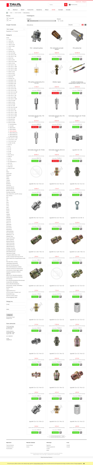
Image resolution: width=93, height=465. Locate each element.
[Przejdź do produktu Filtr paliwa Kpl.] (77, 37)
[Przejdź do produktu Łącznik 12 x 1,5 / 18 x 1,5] (36, 411)
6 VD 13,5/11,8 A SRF (12, 107)
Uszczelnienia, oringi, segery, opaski (14, 270)
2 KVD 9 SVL (10, 58)
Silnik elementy (12, 124)
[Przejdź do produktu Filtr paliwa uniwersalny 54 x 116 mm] (36, 71)
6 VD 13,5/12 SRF (12, 109)
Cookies (48, 448)
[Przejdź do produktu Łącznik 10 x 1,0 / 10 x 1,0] (36, 173)
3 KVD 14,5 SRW (11, 75)
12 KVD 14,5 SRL (11, 143)
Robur (7, 171)
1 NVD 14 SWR (11, 46)
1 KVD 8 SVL (10, 41)
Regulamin (48, 445)
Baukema (8, 183)
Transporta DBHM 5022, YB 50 (13, 255)
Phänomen (8, 175)
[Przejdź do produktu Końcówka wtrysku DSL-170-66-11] (36, 105)
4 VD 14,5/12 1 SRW (12, 98)
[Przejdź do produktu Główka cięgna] (56, 71)
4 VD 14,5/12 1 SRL (12, 95)
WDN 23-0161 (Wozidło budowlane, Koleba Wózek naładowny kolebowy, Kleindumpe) (14, 277)
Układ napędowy (10, 239)
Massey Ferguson (10, 241)
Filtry (7, 202)
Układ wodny (12, 127)
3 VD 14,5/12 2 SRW (12, 68)
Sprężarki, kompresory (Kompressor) (14, 268)
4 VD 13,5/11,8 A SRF (12, 92)
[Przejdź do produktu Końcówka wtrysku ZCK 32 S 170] (56, 139)
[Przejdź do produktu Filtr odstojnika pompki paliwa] (56, 37)
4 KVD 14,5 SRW (11, 104)
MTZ (7, 197)
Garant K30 (8, 173)
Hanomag (8, 219)
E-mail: (7, 304)
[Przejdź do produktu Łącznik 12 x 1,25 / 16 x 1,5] (56, 241)
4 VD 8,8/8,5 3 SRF (12, 83)
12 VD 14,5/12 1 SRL (12, 139)
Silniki (7, 37)
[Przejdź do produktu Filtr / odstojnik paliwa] (36, 37)
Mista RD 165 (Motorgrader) (12, 265)
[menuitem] (8, 10)
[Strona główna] (13, 5)
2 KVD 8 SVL (10, 49)
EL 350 (9, 153)
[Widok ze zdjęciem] (83, 24)
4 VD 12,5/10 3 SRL (12, 88)
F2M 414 (10, 156)
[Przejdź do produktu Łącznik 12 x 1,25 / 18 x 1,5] (77, 241)
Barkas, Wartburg (10, 190)
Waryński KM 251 (10, 187)
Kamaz (7, 210)
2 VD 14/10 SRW (11, 53)
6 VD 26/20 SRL (11, 119)
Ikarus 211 (8, 222)
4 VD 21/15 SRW (11, 100)
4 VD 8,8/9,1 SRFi (11, 85)
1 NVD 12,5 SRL (11, 44)
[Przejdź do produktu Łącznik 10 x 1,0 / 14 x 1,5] (56, 207)
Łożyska (8, 214)
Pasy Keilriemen (10, 233)
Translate (16, 31)
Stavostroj (8, 221)
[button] (40, 59)
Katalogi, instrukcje (10, 248)
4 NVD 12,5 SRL (11, 102)
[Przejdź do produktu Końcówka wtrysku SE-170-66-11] (77, 105)
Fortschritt (8, 185)
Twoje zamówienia (10, 445)
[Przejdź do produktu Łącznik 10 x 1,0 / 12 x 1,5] (77, 173)
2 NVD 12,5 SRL (11, 63)
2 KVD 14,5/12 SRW (12, 61)
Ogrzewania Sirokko (10, 253)
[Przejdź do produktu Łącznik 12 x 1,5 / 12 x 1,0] (56, 275)
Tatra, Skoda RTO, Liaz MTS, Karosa (14, 193)
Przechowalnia (9, 448)
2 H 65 (9, 48)
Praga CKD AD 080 (10, 238)
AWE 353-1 (10, 166)
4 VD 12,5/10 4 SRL (12, 90)
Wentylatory (9, 229)
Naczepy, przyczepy (10, 192)
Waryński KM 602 (10, 188)
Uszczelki (11, 126)
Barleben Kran (9, 287)
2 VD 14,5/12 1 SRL (12, 56)
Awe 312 (10, 144)
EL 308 (9, 151)
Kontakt (68, 445)
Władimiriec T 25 (10, 234)
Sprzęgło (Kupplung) (11, 249)
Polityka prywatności (50, 446)
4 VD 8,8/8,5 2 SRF (12, 82)
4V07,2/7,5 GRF (11, 168)
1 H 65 (9, 39)
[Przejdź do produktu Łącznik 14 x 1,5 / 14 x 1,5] (56, 411)
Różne (7, 212)
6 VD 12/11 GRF (11, 105)
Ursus (7, 205)
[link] (41, 21)
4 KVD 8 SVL (10, 76)
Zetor (7, 207)
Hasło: (7, 309)
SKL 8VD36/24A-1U (12, 161)
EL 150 (9, 149)
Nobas (7, 178)
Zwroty (27, 446)
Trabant (8, 180)
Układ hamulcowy (10, 243)
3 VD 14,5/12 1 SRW (12, 66)
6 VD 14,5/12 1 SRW (12, 112)
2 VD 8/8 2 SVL (11, 51)
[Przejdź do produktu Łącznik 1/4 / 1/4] (77, 139)
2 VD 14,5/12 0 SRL (12, 54)
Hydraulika (8, 224)
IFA (7, 170)
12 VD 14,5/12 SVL (12, 141)
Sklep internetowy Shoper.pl (46, 457)
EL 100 (9, 148)
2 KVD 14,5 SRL (11, 59)
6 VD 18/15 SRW (11, 117)
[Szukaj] (65, 4)
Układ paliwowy (12, 131)
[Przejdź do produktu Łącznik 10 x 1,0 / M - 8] (77, 207)
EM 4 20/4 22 (11, 154)
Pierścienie (8, 226)
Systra (7, 289)
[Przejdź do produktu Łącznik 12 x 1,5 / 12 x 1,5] (36, 309)
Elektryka (8, 217)
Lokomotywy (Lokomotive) (12, 263)
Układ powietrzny (13, 134)
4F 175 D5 (10, 165)
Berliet (7, 209)
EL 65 (9, 146)
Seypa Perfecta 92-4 (10, 290)
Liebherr (8, 216)
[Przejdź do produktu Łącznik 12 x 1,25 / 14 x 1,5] (36, 241)
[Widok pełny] (85, 24)
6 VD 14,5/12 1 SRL (12, 110)
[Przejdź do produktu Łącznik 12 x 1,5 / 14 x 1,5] (36, 343)
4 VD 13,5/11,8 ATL (12, 93)
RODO (47, 450)
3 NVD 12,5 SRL (11, 71)
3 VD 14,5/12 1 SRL (12, 65)
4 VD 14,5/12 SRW (12, 97)
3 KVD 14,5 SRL (11, 73)
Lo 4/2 (9, 158)
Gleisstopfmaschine (10, 251)
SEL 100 (10, 160)
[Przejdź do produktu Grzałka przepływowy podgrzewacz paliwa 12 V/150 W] (77, 71)
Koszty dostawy (29, 445)
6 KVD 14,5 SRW (11, 122)
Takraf (7, 177)
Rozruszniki (9, 227)
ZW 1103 (10, 163)
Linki (7, 200)
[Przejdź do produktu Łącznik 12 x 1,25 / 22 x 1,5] (36, 275)
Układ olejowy (12, 129)
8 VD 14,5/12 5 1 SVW (12, 138)
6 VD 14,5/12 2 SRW (12, 114)
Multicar (8, 182)
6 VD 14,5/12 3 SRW (12, 115)
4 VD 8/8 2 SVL (11, 78)
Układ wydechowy (13, 136)
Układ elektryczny (13, 132)
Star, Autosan (9, 195)
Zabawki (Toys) (9, 236)
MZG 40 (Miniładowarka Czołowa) (13, 266)
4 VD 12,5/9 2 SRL (12, 87)
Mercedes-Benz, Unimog (11, 261)
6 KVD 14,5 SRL (11, 121)
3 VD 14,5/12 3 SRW (12, 70)
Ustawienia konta (9, 446)
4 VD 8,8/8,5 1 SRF (12, 80)
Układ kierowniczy (10, 246)
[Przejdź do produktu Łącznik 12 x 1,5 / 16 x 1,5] (77, 377)
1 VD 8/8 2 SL (11, 43)
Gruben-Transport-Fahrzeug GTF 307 (14, 256)
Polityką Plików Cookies (38, 463)
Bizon (7, 204)
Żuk (7, 199)
